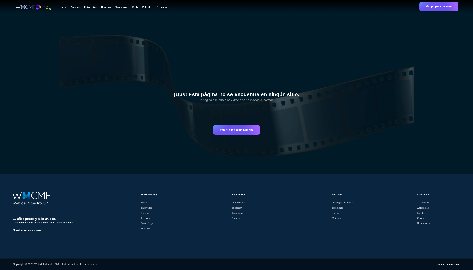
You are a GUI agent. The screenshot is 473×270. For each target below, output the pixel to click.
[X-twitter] (30, 238)
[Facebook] (17, 238)
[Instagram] (43, 238)
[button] (438, 6)
